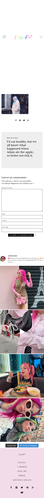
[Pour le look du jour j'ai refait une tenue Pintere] (22, 332)
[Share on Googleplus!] (28, 121)
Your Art (22, 471)
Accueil (22, 463)
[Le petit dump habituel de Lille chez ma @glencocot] (22, 420)
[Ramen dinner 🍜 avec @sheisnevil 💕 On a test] (22, 376)
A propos (22, 467)
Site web (4, 227)
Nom (3, 214)
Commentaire (7, 188)
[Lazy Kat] (23, 37)
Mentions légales (22, 480)
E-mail (4, 220)
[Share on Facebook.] (16, 121)
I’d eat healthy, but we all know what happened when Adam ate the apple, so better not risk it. (22, 148)
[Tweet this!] (24, 121)
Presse (22, 476)
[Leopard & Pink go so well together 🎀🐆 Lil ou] (22, 288)
